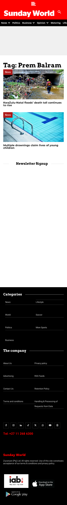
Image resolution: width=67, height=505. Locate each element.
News (8, 72)
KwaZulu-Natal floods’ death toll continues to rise (32, 104)
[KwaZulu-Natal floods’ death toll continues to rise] (33, 84)
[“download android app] (16, 498)
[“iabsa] (16, 488)
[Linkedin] (21, 425)
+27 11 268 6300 (21, 433)
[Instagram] (13, 425)
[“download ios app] (42, 488)
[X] (35, 425)
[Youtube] (50, 425)
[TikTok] (28, 425)
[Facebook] (6, 425)
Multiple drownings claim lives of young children (30, 146)
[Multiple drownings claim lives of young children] (33, 127)
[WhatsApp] (43, 425)
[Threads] (57, 425)
